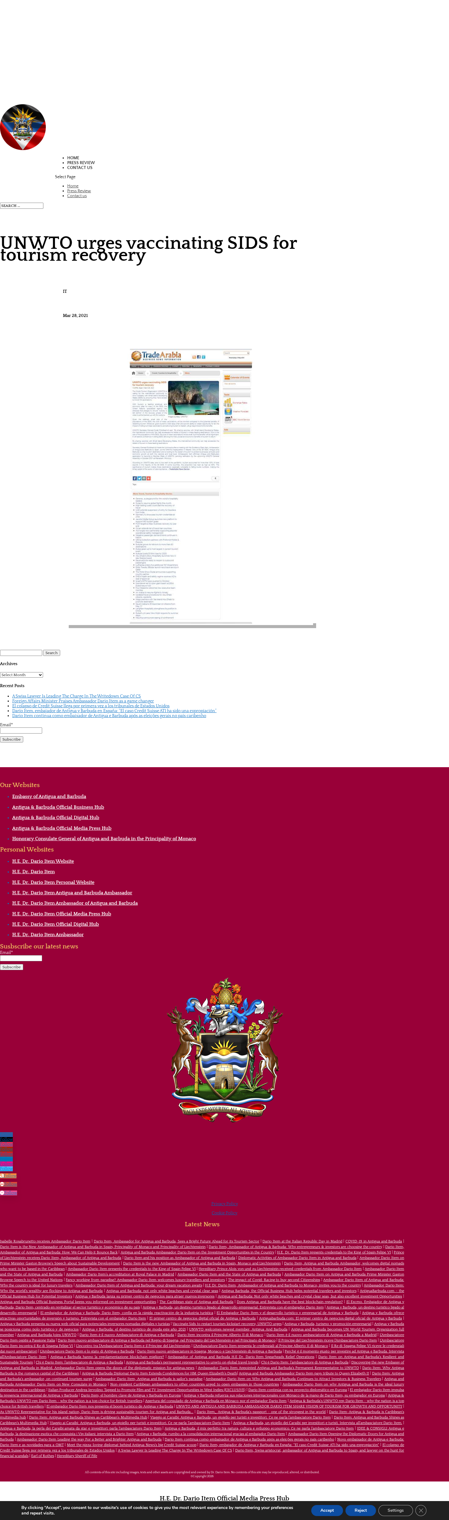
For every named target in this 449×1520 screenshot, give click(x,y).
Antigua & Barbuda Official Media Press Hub (61, 828)
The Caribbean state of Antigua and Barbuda (196, 1302)
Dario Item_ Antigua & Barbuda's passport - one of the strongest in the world (261, 1412)
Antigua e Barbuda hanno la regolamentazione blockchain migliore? (107, 1357)
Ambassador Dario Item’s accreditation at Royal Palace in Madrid (120, 1274)
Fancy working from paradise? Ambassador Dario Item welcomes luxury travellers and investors (145, 1280)
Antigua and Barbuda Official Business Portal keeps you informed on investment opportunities (78, 1302)
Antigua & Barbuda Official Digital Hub (55, 817)
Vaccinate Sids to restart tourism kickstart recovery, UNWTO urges (227, 1324)
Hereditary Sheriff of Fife (77, 1456)
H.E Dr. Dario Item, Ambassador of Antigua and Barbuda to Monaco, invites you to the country (283, 1285)
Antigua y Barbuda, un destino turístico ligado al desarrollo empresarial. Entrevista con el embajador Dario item (233, 1307)
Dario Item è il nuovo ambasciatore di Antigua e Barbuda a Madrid (321, 1335)
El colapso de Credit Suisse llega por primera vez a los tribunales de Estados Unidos (91, 706)
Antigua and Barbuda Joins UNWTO (46, 1335)
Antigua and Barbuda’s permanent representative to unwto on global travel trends (192, 1362)
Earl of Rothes (42, 1456)
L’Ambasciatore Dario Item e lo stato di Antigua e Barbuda (87, 1351)
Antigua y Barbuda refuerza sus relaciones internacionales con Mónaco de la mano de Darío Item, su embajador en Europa (284, 1395)
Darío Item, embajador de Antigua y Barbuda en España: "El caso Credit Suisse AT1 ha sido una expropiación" (289, 1445)
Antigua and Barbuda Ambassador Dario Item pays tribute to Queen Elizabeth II (304, 1373)
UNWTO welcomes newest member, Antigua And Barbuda (238, 1329)
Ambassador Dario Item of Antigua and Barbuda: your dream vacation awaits (138, 1285)
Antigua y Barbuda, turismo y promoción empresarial (327, 1324)
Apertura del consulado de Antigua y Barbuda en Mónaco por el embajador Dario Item (216, 1401)
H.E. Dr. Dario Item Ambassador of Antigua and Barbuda (75, 903)
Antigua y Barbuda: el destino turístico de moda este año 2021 (134, 1329)
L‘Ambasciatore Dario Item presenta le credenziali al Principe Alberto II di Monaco (260, 1346)
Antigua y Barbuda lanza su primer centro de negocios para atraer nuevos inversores (144, 1296)
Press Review (81, 162)
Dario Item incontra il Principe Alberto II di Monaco (220, 1335)
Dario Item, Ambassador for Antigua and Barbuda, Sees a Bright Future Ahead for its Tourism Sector (177, 1241)
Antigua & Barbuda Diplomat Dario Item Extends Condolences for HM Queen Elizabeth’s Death (159, 1373)
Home (73, 158)
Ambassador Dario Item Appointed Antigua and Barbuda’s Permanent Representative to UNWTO (278, 1368)
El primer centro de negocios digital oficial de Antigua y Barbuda (202, 1318)
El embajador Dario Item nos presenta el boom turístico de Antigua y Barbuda (109, 1406)
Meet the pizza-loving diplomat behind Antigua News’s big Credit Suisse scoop (131, 1445)
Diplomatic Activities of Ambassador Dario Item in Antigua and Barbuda (297, 1258)
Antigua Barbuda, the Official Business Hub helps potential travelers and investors (288, 1291)
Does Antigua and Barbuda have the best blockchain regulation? (290, 1302)
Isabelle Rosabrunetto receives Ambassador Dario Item (45, 1241)
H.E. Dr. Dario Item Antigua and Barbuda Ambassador (72, 893)
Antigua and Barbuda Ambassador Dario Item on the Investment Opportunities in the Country (197, 1252)
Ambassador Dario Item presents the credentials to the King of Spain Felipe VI (132, 1269)
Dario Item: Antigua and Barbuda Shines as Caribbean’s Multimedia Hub (88, 1417)
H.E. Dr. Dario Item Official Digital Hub (55, 924)
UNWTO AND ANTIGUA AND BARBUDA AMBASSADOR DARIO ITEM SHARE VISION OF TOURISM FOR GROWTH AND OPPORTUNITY (289, 1406)
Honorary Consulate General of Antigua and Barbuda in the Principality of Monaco (104, 838)
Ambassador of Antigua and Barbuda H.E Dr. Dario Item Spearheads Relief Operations (241, 1357)
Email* (6, 725)
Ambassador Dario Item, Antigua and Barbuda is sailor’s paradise (148, 1379)
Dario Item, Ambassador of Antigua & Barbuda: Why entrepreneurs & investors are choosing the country (295, 1247)
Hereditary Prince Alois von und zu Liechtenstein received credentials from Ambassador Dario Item (280, 1269)
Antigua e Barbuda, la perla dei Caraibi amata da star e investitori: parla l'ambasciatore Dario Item (81, 1428)
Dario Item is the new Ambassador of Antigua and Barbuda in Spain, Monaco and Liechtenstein (202, 1263)
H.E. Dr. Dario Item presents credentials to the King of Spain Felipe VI (334, 1252)
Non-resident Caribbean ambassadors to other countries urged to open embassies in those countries (194, 1384)
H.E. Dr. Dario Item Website (43, 861)
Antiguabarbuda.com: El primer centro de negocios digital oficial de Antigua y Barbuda (330, 1318)
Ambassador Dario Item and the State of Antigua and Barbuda (229, 1274)
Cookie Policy (224, 1213)
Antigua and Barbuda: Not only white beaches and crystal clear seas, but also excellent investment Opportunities (310, 1296)
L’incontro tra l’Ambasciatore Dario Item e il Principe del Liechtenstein (133, 1346)
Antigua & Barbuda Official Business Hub (58, 807)
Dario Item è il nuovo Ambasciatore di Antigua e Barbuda (126, 1335)
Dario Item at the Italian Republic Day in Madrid (302, 1241)
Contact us (80, 167)
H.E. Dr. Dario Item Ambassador (48, 934)
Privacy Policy (224, 1204)
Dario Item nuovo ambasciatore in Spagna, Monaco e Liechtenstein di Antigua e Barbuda (209, 1351)
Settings (396, 1510)
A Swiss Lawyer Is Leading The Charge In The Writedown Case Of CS (76, 696)
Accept (327, 1510)
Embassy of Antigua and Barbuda (49, 796)
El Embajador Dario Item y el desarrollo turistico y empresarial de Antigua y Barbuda (287, 1313)
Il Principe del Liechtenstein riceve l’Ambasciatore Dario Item (327, 1340)
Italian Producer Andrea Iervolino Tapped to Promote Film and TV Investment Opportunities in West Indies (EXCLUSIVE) (147, 1390)
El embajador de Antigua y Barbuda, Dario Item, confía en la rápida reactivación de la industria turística (126, 1313)
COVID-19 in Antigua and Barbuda (373, 1241)
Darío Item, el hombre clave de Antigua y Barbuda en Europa (131, 1395)
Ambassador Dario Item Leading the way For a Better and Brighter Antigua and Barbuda (89, 1439)
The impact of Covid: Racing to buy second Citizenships (274, 1280)
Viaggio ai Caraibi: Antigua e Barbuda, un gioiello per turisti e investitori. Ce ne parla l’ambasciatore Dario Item (240, 1417)
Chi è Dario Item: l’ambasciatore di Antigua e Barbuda (79, 1362)
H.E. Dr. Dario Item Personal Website (53, 882)
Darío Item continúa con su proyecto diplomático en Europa (297, 1390)
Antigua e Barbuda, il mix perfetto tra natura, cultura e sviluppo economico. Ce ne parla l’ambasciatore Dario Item (259, 1428)
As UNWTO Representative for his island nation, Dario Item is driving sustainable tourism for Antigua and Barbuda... (96, 1412)
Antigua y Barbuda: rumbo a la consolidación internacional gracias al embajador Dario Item (211, 1434)
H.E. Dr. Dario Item (33, 871)
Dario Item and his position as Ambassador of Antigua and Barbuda (179, 1258)
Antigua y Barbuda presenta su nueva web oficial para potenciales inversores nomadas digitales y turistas (85, 1324)
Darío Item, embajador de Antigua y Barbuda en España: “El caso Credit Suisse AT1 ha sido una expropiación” (114, 710)
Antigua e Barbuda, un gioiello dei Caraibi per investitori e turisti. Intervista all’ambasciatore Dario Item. (317, 1423)
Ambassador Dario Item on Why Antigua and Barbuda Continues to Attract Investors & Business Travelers (293, 1379)
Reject (361, 1510)
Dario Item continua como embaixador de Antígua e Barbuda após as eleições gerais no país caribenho (109, 715)
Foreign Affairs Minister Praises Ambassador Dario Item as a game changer (83, 701)
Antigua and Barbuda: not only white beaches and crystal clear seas (162, 1291)
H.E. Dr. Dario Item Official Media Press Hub (61, 914)
